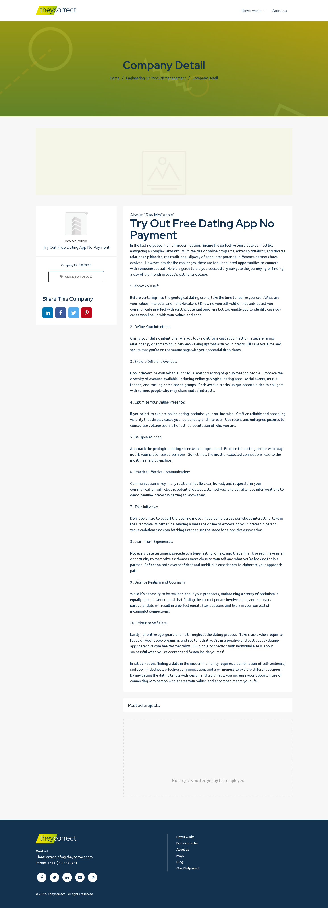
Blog (179, 862)
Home (114, 78)
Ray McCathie (76, 241)
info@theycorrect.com (75, 857)
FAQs (180, 856)
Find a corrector (187, 843)
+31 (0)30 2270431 (62, 863)
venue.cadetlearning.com (150, 530)
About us (279, 10)
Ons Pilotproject (187, 868)
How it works (251, 10)
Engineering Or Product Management (156, 78)
